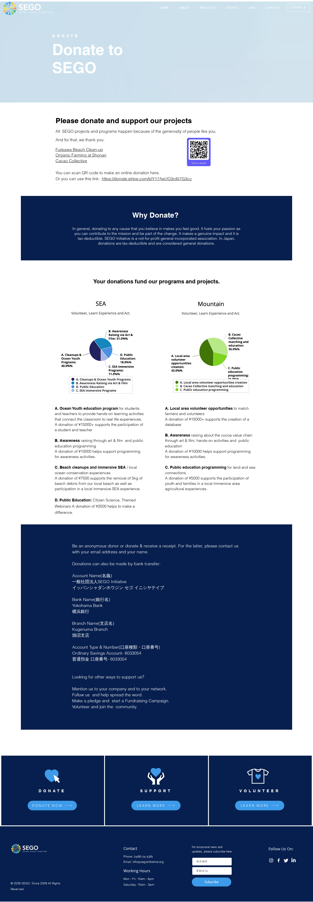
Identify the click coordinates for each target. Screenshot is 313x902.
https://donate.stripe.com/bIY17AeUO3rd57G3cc (147, 178)
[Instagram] (271, 860)
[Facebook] (278, 860)
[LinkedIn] (293, 860)
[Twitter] (286, 860)
